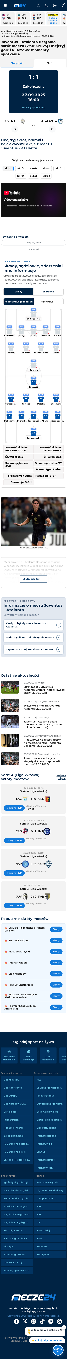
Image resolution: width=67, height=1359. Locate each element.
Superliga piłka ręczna (16, 1270)
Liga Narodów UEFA (15, 1103)
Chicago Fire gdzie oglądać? (18, 1160)
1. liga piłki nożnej (13, 1128)
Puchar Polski (11, 1120)
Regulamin (52, 1308)
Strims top (42, 1246)
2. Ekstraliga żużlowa (15, 1238)
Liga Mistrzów (11, 1079)
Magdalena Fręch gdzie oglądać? (18, 1222)
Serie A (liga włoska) (48, 1112)
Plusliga (8, 1246)
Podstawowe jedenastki (18, 301)
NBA (39, 1206)
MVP (33, 309)
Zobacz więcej (61, 777)
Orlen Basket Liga (13, 1262)
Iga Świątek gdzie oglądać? (18, 1182)
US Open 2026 (45, 1198)
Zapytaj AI (58, 1350)
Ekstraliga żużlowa (14, 1230)
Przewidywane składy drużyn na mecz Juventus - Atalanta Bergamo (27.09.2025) (43, 742)
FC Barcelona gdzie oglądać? (18, 1144)
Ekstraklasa (10, 1112)
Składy (18, 291)
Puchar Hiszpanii (46, 1136)
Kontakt (13, 1308)
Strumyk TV (43, 1254)
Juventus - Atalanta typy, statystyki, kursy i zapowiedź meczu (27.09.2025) (42, 761)
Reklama (38, 1308)
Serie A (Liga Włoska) (33, 107)
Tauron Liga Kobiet (14, 1254)
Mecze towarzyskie (47, 1182)
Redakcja (25, 1308)
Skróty (56, 929)
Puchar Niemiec (46, 1160)
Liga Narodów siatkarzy (50, 1190)
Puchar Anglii (44, 1144)
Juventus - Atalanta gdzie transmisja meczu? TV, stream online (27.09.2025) (43, 724)
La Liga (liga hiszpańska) (50, 1087)
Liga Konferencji (13, 1087)
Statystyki (17, 63)
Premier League (45, 1095)
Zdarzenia (48, 291)
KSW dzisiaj (43, 1230)
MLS (39, 1079)
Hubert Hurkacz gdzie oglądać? (18, 1198)
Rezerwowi (46, 301)
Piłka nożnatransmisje (9, 1058)
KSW (39, 1238)
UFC (39, 1222)
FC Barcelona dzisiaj (15, 1152)
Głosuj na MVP (14, 808)
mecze (20, 5)
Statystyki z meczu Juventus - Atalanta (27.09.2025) (43, 707)
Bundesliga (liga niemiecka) (51, 1103)
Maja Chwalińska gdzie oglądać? (18, 1190)
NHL (39, 1214)
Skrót (50, 63)
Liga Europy (10, 1095)
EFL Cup (41, 1152)
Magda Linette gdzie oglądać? (18, 1214)
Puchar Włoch (45, 1168)
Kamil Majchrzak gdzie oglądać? (18, 1206)
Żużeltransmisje (48, 1058)
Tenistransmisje (28, 1058)
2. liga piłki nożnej (14, 1136)
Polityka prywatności (35, 1311)
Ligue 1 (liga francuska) (50, 1120)
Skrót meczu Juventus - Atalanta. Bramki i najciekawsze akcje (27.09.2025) (44, 689)
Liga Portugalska (46, 1128)
